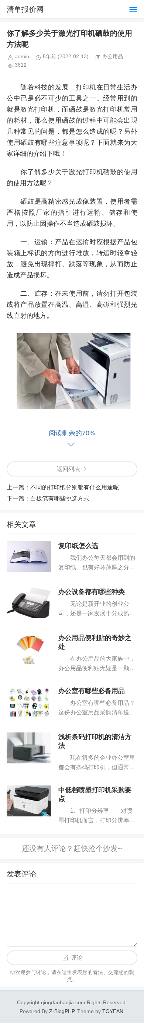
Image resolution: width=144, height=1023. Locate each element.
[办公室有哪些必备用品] (29, 701)
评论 (77, 958)
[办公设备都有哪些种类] (29, 602)
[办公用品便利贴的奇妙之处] (29, 648)
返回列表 (68, 469)
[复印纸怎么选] (29, 556)
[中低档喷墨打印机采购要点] (29, 800)
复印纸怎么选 (78, 545)
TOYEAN (112, 1011)
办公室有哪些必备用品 (91, 691)
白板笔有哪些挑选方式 (59, 498)
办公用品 (112, 56)
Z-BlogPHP (61, 1011)
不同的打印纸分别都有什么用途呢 (74, 487)
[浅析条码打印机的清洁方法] (29, 747)
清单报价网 (25, 9)
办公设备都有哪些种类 (91, 591)
